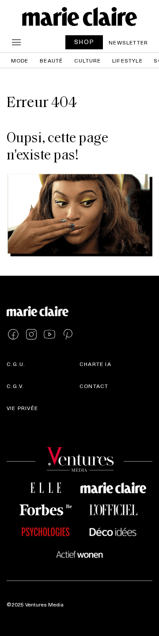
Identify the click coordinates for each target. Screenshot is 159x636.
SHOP (84, 41)
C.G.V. (15, 386)
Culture (87, 60)
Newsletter (128, 42)
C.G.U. (16, 364)
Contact (94, 386)
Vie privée (22, 408)
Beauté (51, 60)
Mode (20, 60)
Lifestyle (127, 60)
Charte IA (95, 364)
